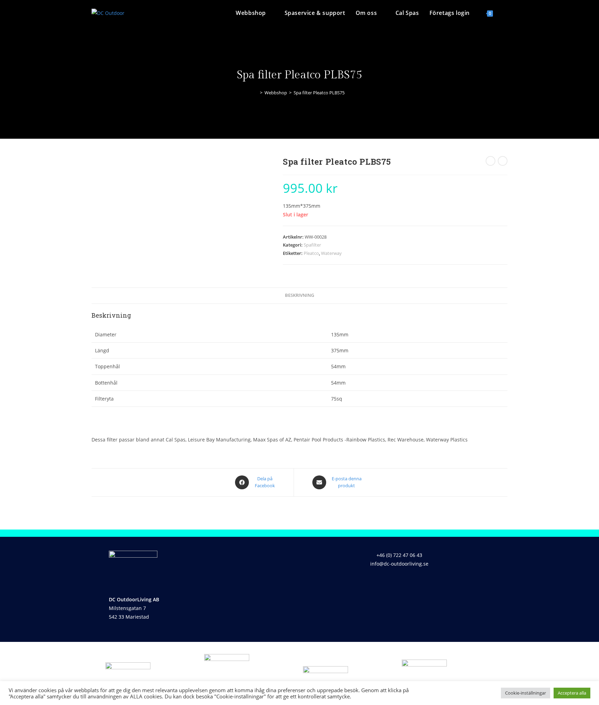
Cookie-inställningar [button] (525, 693)
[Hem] (256, 92)
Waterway (331, 253)
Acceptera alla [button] (572, 693)
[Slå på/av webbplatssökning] (505, 13)
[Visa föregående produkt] (490, 161)
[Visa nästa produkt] (502, 161)
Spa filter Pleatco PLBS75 (319, 92)
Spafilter (312, 245)
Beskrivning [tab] (299, 295)
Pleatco (311, 253)
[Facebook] (386, 583)
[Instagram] (407, 583)
